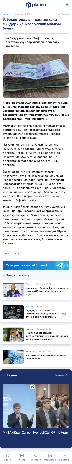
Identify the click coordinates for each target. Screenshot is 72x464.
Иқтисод (7, 14)
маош (7, 253)
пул (17, 253)
